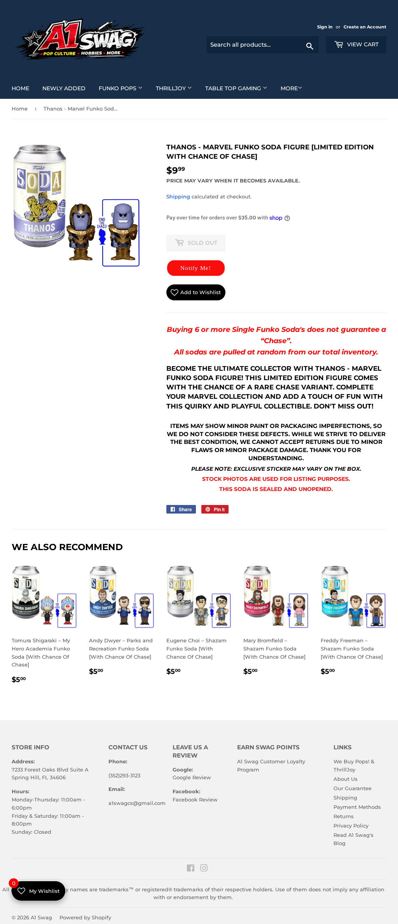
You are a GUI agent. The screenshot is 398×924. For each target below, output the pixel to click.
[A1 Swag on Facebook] (191, 869)
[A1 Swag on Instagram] (204, 869)
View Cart (362, 44)
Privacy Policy (350, 825)
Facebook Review (195, 799)
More (289, 88)
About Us (345, 779)
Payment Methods (357, 807)
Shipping (178, 196)
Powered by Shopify (85, 917)
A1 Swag (41, 917)
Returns (343, 816)
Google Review (192, 777)
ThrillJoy (177, 88)
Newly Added (66, 88)
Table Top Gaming (239, 88)
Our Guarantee (352, 788)
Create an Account (365, 27)
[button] (195, 268)
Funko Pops (123, 88)
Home (23, 88)
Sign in (325, 27)
